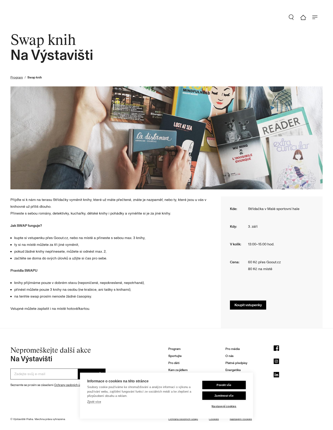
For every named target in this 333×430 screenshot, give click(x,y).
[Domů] (305, 17)
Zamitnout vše (224, 395)
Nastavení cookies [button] (241, 419)
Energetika (233, 370)
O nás (229, 356)
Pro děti (173, 363)
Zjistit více (94, 401)
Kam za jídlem (178, 370)
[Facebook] (298, 349)
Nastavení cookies (224, 406)
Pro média (232, 349)
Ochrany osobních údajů (70, 385)
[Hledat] (293, 17)
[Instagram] (298, 362)
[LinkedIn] (298, 376)
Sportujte (175, 356)
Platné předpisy (236, 363)
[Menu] (317, 17)
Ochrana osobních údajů (183, 419)
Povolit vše (224, 385)
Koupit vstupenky (248, 305)
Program (16, 77)
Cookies (214, 419)
